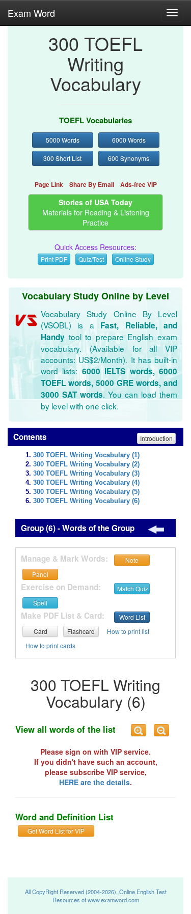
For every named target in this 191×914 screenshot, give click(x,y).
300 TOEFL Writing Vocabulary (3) (86, 473)
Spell (40, 602)
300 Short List (62, 158)
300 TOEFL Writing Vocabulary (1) (86, 455)
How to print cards (50, 645)
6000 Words (129, 139)
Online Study (133, 259)
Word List (132, 617)
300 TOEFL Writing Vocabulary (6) (86, 501)
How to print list (128, 631)
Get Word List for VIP (56, 830)
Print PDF (54, 259)
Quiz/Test (91, 259)
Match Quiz (132, 588)
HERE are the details (94, 782)
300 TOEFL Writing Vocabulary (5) (86, 491)
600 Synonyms (128, 158)
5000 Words (62, 139)
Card (40, 631)
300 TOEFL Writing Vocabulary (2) (86, 464)
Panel (40, 574)
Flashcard (81, 631)
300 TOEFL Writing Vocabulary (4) (86, 482)
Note (132, 560)
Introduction (156, 438)
